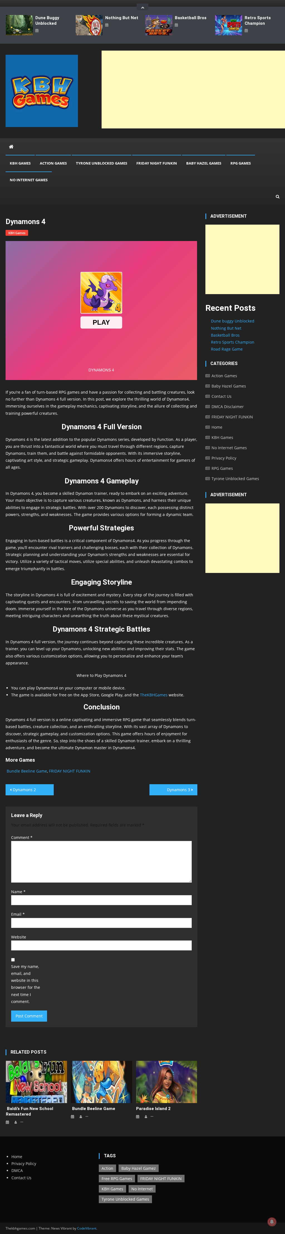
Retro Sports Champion (258, 20)
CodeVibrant (86, 1228)
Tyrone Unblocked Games (101, 163)
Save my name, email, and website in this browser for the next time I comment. (25, 984)
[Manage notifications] (271, 1221)
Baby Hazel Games (203, 163)
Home (217, 427)
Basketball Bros (191, 17)
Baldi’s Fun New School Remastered (29, 1111)
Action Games (53, 163)
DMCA (17, 1170)
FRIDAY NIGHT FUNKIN (156, 163)
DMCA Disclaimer (228, 406)
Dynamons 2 (24, 789)
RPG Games (240, 163)
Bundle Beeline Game (26, 771)
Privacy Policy (224, 458)
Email (18, 914)
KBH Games (20, 163)
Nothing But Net (121, 17)
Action (107, 1168)
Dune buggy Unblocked (47, 20)
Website (18, 937)
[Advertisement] (242, 259)
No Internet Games (29, 179)
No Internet (142, 1188)
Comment (22, 837)
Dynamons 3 (178, 789)
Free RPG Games (117, 1178)
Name (18, 891)
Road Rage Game (227, 349)
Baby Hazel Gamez (138, 1168)
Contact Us (222, 396)
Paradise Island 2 (153, 1108)
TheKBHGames (154, 694)
